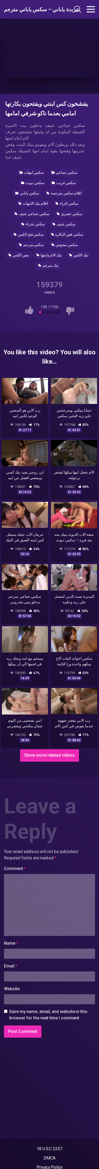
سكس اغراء (68, 203)
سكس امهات (33, 172)
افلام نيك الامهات (35, 203)
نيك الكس (80, 255)
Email (10, 966)
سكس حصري (71, 214)
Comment (15, 868)
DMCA (49, 1158)
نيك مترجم (50, 265)
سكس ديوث (34, 183)
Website (11, 988)
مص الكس (20, 255)
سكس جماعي (66, 172)
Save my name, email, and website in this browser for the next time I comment (48, 1014)
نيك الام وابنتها (51, 255)
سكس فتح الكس (30, 234)
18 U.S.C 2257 (49, 1148)
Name (11, 943)
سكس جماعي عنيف (33, 214)
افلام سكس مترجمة (66, 193)
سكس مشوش (66, 245)
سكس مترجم (33, 245)
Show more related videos (49, 755)
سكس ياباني (29, 193)
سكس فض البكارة (68, 234)
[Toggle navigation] (91, 9)
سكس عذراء (35, 224)
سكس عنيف (66, 224)
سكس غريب (65, 183)
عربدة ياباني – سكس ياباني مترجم (31, 9)
